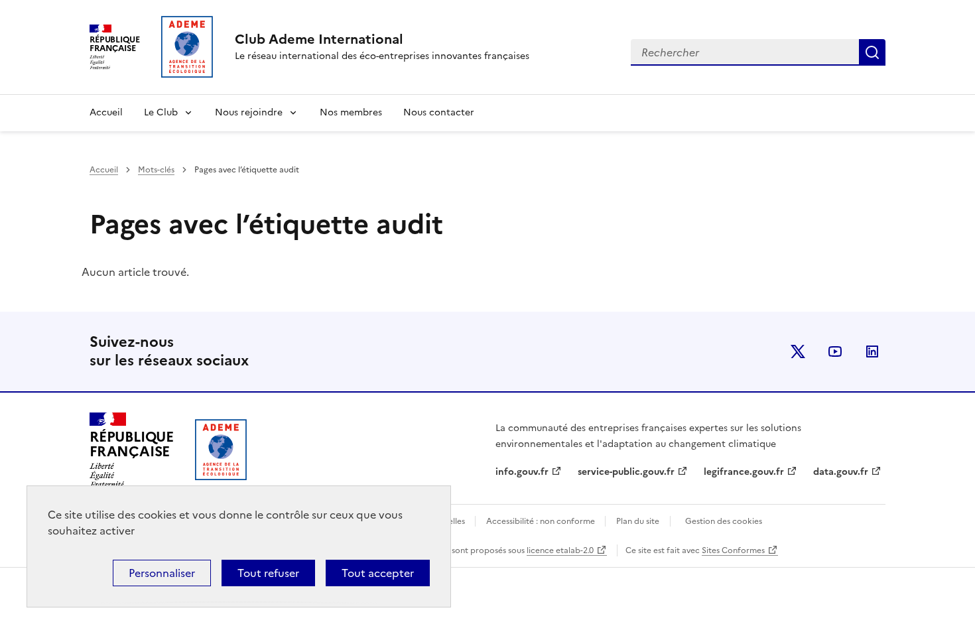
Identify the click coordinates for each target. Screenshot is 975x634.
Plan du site (637, 521)
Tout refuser (268, 573)
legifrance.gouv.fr (744, 472)
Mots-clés (156, 170)
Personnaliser (162, 573)
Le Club (161, 112)
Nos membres (351, 112)
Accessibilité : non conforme (541, 521)
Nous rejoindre (249, 112)
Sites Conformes (733, 550)
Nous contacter (438, 112)
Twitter (798, 351)
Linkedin (872, 351)
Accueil (106, 112)
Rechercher (872, 52)
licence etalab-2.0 (560, 550)
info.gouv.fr (522, 472)
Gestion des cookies (723, 521)
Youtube (835, 351)
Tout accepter (378, 573)
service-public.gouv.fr (626, 472)
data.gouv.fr (840, 472)
